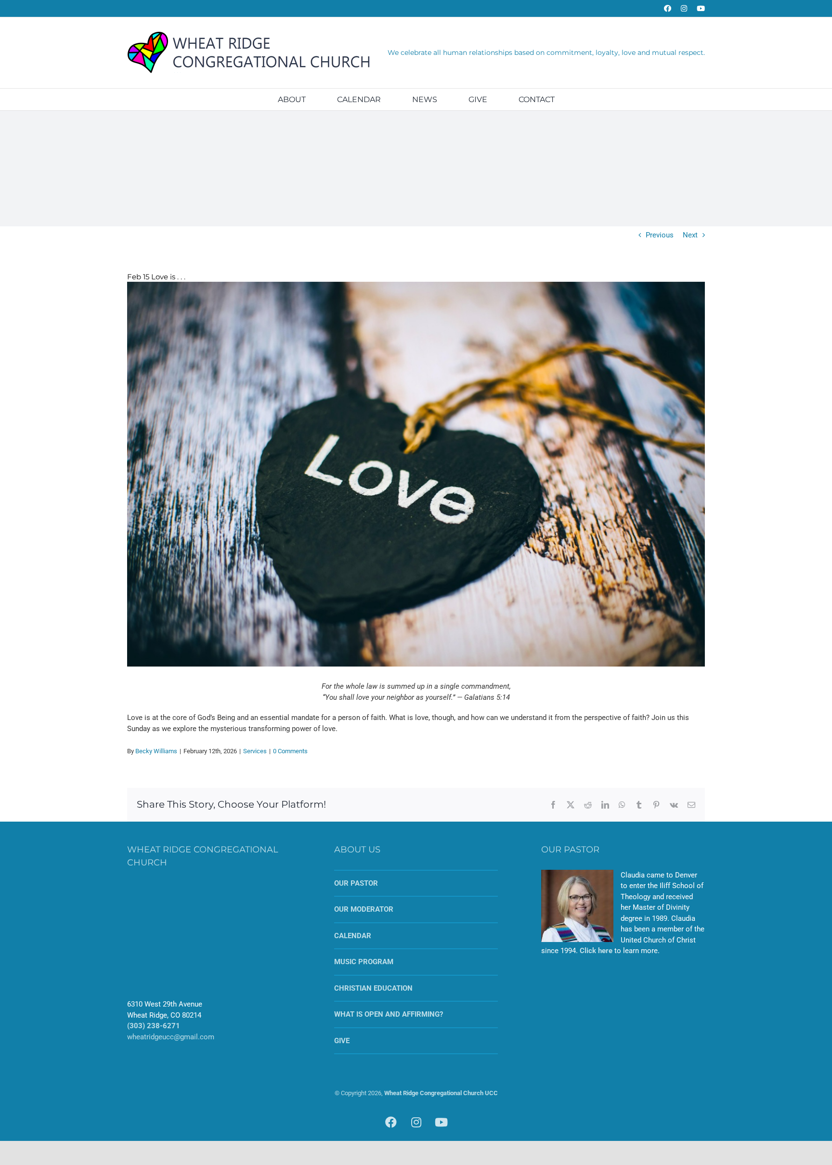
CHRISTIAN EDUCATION (373, 988)
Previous (660, 235)
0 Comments (290, 751)
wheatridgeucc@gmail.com (170, 1037)
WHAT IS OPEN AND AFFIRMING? (388, 1014)
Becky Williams (156, 751)
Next (690, 235)
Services (255, 751)
